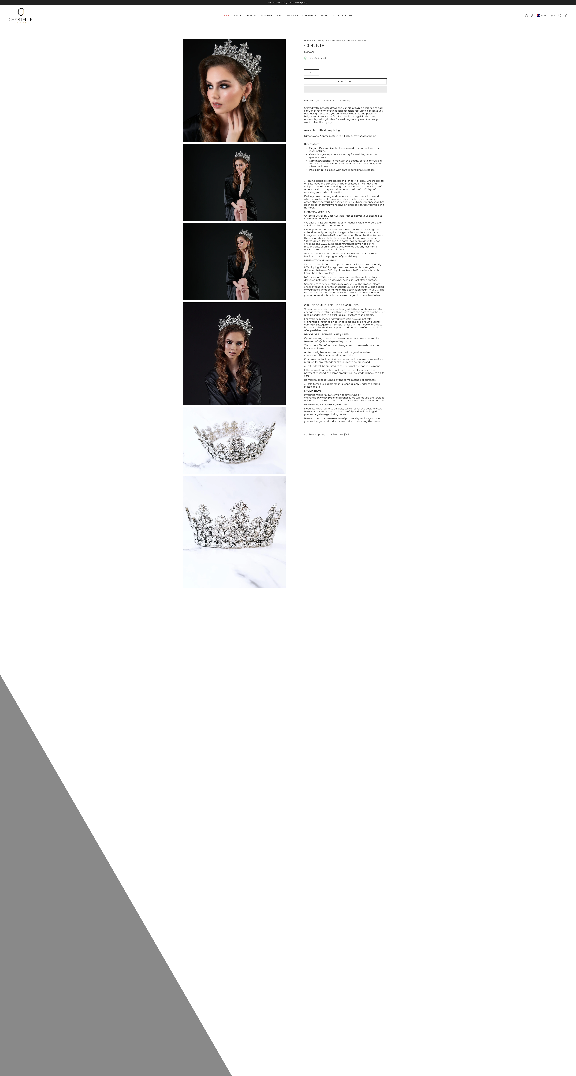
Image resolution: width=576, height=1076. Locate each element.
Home (307, 40)
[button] (238, 15)
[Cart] (566, 15)
